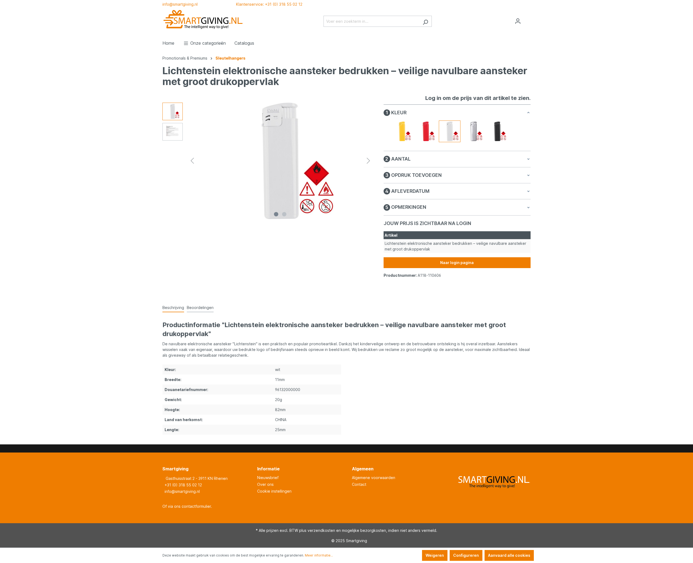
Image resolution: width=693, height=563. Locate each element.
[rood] (426, 131)
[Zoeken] (425, 21)
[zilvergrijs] (473, 131)
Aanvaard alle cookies (509, 555)
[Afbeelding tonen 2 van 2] (284, 214)
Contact (359, 484)
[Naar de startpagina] (203, 20)
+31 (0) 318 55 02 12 (183, 485)
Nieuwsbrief (268, 477)
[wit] (449, 131)
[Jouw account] (518, 21)
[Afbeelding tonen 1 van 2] (276, 214)
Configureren (466, 555)
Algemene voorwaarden (373, 477)
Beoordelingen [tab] (200, 307)
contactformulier (196, 506)
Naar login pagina (457, 262)
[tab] (173, 307)
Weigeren (435, 555)
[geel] (402, 131)
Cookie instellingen (274, 491)
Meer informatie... (319, 555)
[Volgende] (368, 161)
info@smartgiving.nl (180, 4)
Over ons (265, 484)
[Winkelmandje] (527, 19)
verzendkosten (321, 530)
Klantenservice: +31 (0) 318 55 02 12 (269, 4)
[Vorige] (192, 161)
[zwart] (497, 131)
